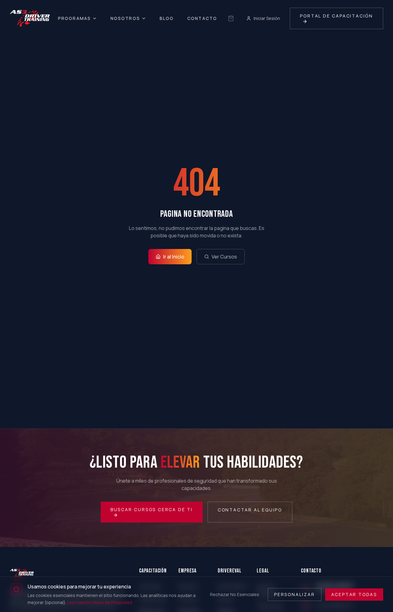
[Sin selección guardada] (230, 18)
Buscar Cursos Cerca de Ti (152, 509)
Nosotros (125, 18)
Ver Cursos (224, 256)
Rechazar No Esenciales (234, 594)
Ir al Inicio (173, 256)
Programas (74, 18)
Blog (167, 18)
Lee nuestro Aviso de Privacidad (99, 602)
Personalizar (294, 594)
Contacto (202, 18)
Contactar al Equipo (250, 510)
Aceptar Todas (354, 594)
